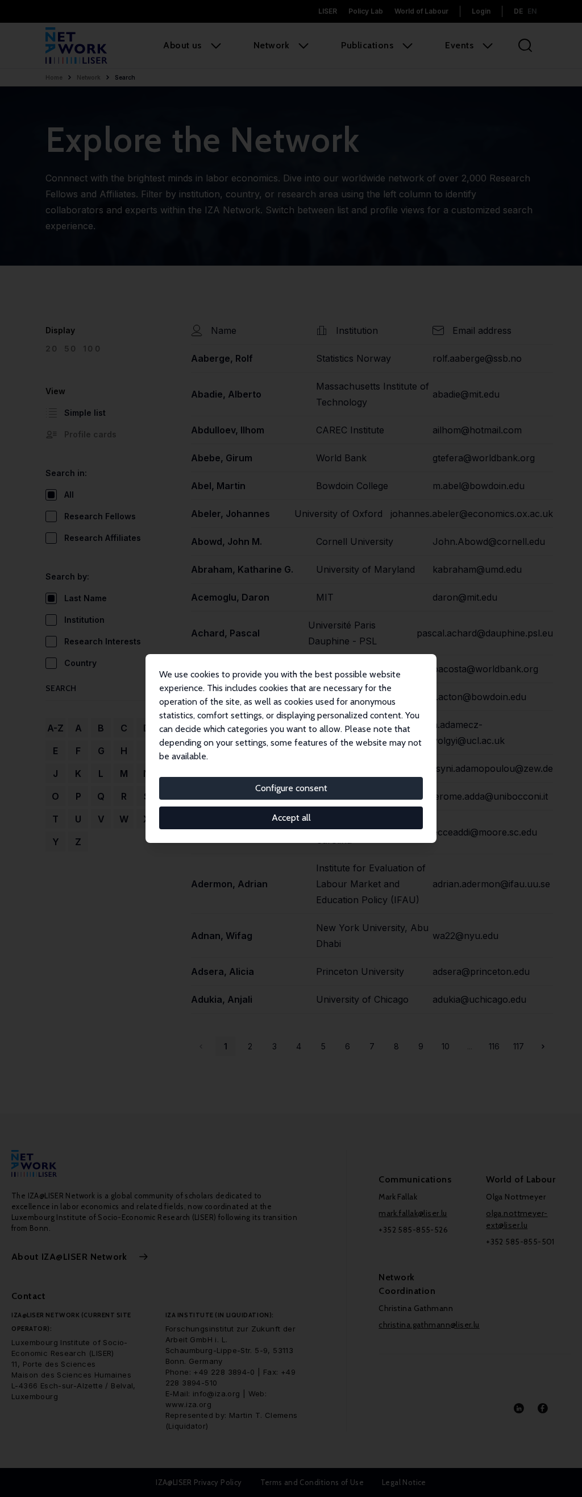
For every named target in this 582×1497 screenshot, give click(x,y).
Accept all (291, 817)
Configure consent (291, 788)
